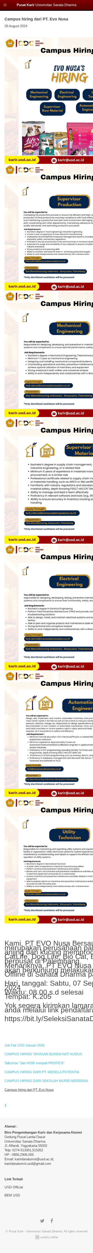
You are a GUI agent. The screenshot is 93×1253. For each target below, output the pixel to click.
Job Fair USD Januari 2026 (24, 1045)
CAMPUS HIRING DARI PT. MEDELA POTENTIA (42, 1072)
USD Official (14, 1187)
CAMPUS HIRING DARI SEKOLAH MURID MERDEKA (46, 1081)
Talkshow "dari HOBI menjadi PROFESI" (34, 1063)
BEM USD (12, 1195)
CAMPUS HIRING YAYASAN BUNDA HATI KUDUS (43, 1054)
